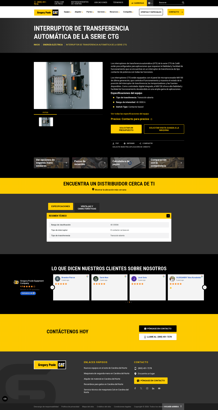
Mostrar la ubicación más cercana (110, 190)
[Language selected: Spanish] (150, 3)
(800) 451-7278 (40, 3)
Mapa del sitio (88, 407)
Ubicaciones (100, 2)
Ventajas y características (87, 207)
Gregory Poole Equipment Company (32, 282)
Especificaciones (60, 206)
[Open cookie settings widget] (5, 398)
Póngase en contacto (159, 328)
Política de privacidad (70, 407)
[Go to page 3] (131, 302)
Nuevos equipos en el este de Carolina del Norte (105, 368)
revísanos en (27, 293)
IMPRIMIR (130, 143)
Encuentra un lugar (146, 373)
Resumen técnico (58, 215)
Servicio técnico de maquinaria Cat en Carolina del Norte (106, 390)
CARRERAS (139, 3)
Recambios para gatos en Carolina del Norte (103, 384)
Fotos (45, 113)
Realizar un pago (59, 3)
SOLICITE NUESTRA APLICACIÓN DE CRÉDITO (131, 147)
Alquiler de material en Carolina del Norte (102, 379)
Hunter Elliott (143, 277)
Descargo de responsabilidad (46, 407)
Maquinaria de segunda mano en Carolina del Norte (106, 373)
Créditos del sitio (104, 407)
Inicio (37, 44)
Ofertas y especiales (151, 12)
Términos (118, 2)
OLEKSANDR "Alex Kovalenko (112, 277)
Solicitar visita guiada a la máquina (164, 129)
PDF (117, 143)
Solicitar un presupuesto (126, 129)
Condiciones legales (122, 407)
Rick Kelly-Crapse (183, 277)
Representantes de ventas (80, 3)
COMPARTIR (147, 143)
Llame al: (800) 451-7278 (159, 337)
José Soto (66, 277)
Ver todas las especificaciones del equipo (130, 114)
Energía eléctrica (53, 44)
